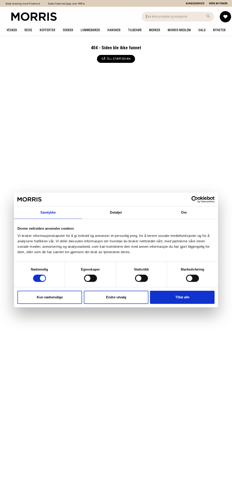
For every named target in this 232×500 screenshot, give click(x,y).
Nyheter (219, 30)
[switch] (90, 278)
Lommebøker (90, 30)
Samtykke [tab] (48, 212)
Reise (28, 30)
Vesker (12, 30)
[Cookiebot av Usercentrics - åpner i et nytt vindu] (195, 199)
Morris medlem (179, 30)
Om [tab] (184, 212)
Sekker (68, 30)
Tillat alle (182, 297)
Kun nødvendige (50, 297)
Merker (154, 30)
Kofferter (47, 30)
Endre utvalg (116, 297)
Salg (201, 30)
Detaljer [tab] (116, 212)
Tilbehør (135, 30)
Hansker (114, 30)
